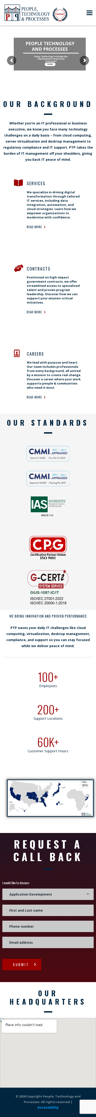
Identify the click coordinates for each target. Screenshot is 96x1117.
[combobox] (48, 894)
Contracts (39, 269)
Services (50, 64)
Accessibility (48, 1107)
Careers (35, 354)
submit (21, 964)
